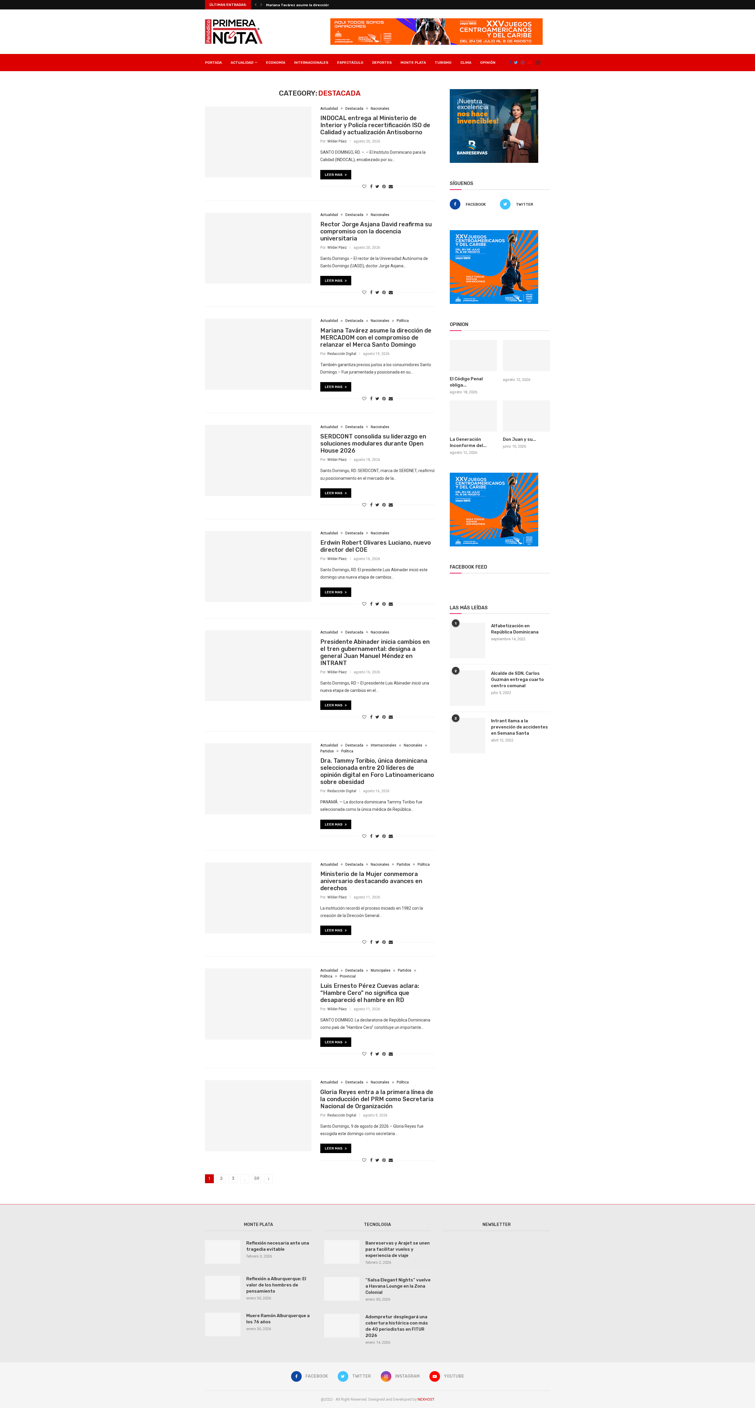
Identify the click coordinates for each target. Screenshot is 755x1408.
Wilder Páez (337, 141)
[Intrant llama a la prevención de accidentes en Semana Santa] (467, 735)
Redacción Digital (341, 354)
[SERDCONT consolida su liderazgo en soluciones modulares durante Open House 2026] (258, 460)
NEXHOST (426, 1399)
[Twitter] (516, 62)
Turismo (443, 62)
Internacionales (311, 62)
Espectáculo (350, 62)
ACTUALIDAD (242, 62)
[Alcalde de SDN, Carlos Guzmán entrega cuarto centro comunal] (467, 688)
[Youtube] (529, 62)
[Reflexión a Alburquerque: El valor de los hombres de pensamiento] (222, 1287)
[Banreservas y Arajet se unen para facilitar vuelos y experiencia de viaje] (342, 1252)
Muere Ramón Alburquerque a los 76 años (278, 1318)
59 (256, 1178)
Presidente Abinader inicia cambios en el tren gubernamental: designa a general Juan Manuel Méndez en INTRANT (375, 652)
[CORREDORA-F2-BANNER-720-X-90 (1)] (436, 20)
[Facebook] (510, 62)
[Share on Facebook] (371, 186)
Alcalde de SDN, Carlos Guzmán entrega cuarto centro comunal (517, 679)
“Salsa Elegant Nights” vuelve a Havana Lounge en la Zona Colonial (398, 1286)
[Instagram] (522, 62)
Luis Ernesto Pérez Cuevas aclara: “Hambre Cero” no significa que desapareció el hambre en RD (369, 992)
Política (403, 321)
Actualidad (329, 109)
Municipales (380, 970)
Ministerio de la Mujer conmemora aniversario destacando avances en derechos (371, 881)
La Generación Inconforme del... (468, 442)
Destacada (354, 109)
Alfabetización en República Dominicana (515, 629)
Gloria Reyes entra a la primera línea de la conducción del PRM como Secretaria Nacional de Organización (377, 1099)
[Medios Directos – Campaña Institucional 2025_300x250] (494, 91)
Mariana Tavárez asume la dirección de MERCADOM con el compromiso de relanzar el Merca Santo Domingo (375, 337)
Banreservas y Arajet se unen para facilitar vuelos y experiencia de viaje (397, 1249)
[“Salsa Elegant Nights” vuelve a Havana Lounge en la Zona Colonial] (342, 1289)
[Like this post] (364, 186)
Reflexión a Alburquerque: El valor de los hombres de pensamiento (276, 1285)
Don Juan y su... (519, 439)
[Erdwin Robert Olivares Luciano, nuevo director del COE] (258, 566)
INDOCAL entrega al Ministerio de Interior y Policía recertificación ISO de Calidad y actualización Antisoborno (375, 125)
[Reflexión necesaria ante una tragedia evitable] (222, 1252)
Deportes (382, 62)
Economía (275, 62)
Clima (465, 62)
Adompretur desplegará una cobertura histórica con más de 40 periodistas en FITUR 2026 (396, 1326)
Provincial (348, 976)
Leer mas (334, 175)
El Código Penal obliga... (466, 382)
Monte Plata (413, 62)
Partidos (327, 751)
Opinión (487, 62)
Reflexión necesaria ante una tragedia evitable (277, 1246)
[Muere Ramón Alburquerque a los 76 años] (222, 1324)
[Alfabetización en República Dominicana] (467, 640)
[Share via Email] (391, 186)
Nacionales (380, 109)
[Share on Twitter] (377, 186)
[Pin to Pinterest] (384, 186)
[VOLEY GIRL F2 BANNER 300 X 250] (494, 232)
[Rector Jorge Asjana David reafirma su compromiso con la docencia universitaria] (258, 248)
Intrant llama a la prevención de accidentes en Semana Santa (519, 727)
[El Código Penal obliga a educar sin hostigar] (473, 355)
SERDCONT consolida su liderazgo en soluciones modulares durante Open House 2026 (373, 443)
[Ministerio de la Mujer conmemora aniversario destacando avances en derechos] (258, 897)
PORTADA (213, 62)
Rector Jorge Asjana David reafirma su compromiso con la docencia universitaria (376, 231)
